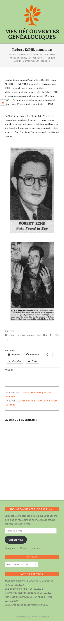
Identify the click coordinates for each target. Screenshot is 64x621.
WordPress (45, 616)
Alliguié (18, 60)
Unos (29, 616)
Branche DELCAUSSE (45, 54)
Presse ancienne (17, 57)
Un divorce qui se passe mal (20, 604)
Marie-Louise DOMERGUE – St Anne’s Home (28, 596)
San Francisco (34, 57)
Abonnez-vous (15, 539)
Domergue (28, 60)
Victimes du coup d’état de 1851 (22, 592)
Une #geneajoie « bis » (17, 588)
